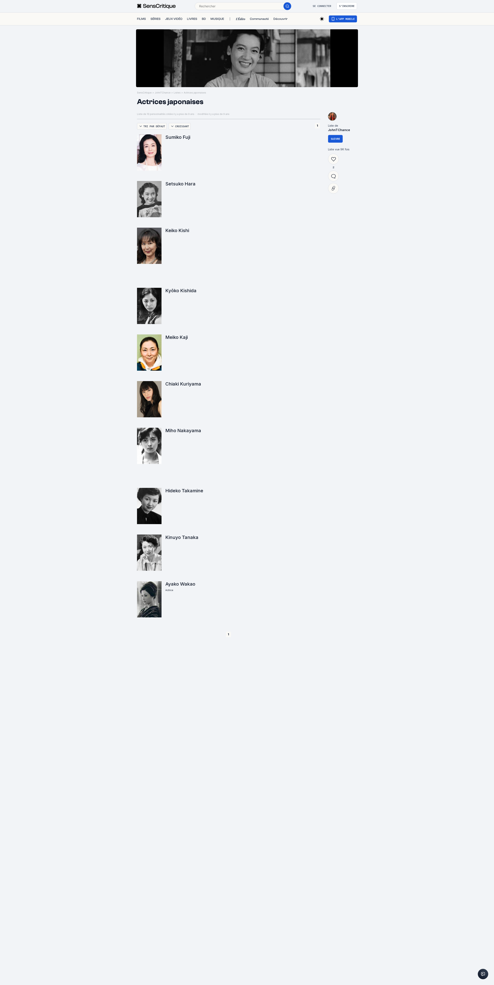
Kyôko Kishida (180, 290)
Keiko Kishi (177, 230)
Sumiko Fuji (177, 137)
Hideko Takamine (184, 490)
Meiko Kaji (176, 337)
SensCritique (144, 92)
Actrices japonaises (195, 92)
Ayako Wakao (180, 584)
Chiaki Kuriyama (183, 384)
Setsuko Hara (180, 184)
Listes (177, 92)
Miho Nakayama (183, 430)
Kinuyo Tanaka (181, 537)
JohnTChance (163, 92)
